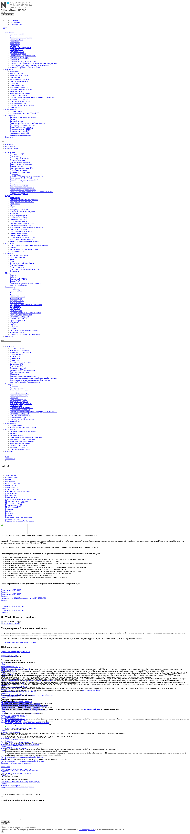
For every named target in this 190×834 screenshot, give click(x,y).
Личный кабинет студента (19, 75)
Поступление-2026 (17, 34)
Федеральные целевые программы (23, 212)
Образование (10, 152)
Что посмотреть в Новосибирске (22, 263)
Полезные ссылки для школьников (23, 62)
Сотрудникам (15, 22)
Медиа (7, 273)
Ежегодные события (17, 257)
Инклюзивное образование (20, 172)
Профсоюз (13, 326)
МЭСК (12, 208)
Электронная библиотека (19, 184)
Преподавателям (16, 24)
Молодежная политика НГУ (20, 255)
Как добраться (15, 309)
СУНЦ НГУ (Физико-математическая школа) (26, 176)
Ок (3, 832)
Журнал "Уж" (15, 281)
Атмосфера (9, 253)
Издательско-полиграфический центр (24, 330)
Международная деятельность (21, 315)
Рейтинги (13, 293)
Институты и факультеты (19, 158)
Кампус (12, 259)
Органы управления (17, 297)
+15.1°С (4, 28)
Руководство (14, 295)
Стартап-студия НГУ (17, 251)
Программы (14, 156)
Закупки (13, 324)
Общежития (14, 60)
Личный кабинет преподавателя (22, 127)
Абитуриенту (10, 32)
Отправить (5, 821)
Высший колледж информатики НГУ (24, 180)
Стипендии (14, 83)
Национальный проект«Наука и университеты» (19, 234)
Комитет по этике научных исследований (25, 241)
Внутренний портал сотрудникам (22, 125)
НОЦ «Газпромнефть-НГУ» (20, 215)
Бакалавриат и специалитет (20, 36)
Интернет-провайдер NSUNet (21, 89)
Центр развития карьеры (19, 81)
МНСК (12, 206)
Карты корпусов (16, 91)
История (13, 328)
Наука (7, 196)
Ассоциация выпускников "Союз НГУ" (24, 113)
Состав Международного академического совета (19, 642)
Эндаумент (14, 323)
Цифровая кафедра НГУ (19, 194)
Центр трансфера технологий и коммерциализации (29, 245)
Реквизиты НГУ (16, 299)
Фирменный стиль (17, 301)
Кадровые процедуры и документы (23, 117)
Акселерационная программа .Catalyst (24, 249)
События (13, 277)
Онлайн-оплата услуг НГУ (20, 95)
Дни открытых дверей (18, 54)
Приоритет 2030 (16, 291)
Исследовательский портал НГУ (22, 202)
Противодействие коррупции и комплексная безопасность (27, 723)
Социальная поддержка (18, 85)
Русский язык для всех (18, 170)
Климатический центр (18, 219)
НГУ (7, 457)
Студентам (14, 20)
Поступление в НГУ (17, 154)
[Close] (2, 796)
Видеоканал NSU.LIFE (18, 279)
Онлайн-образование (18, 160)
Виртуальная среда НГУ (19, 87)
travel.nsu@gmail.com (91, 709)
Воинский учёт (15, 107)
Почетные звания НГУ (18, 319)
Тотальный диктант (17, 265)
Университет (10, 287)
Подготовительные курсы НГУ (21, 168)
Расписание (14, 71)
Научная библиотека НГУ (19, 79)
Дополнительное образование (21, 164)
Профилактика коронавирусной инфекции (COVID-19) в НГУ (33, 97)
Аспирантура (15, 44)
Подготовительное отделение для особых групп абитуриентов (33, 64)
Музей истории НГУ (17, 321)
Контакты (9, 336)
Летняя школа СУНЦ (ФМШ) (21, 178)
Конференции (15, 204)
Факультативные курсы (18, 103)
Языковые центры (16, 166)
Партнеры (9, 137)
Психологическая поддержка (20, 101)
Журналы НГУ (15, 214)
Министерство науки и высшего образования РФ (19, 770)
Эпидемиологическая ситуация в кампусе (25, 283)
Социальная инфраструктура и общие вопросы (27, 123)
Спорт (12, 261)
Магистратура (15, 42)
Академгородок (15, 307)
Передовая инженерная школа (21, 225)
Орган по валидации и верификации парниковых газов (22, 222)
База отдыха (14, 271)
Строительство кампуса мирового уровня (25, 313)
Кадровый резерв (16, 121)
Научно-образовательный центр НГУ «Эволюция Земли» (31, 192)
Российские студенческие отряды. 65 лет (25, 269)
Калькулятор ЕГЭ (16, 50)
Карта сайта (5, 767)
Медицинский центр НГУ (19, 99)
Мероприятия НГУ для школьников (23, 56)
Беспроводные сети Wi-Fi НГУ (21, 93)
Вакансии (13, 119)
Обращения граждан (13, 721)
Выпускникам (10, 109)
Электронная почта (17, 73)
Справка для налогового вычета (22, 105)
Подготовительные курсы (19, 58)
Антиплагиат (10, 717)
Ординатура (14, 46)
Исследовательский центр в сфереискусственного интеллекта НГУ (22, 238)
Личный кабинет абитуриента (21, 38)
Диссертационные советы (19, 210)
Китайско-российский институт (22, 188)
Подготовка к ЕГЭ (17, 52)
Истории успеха (16, 111)
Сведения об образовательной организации (26, 305)
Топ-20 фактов (15, 289)
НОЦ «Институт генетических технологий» (26, 227)
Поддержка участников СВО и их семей (25, 334)
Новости (13, 275)
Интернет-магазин (17, 303)
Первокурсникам (16, 77)
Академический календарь (20, 162)
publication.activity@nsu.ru (91, 690)
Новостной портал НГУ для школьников (25, 67)
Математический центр (18, 217)
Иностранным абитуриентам (20, 48)
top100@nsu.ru (12, 696)
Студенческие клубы (17, 267)
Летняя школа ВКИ (17, 182)
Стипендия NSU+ (16, 40)
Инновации (9, 243)
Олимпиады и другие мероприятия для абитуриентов (30, 66)
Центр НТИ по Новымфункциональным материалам (21, 230)
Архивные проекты (17, 332)
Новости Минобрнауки (18, 285)
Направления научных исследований (24, 200)
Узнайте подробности (87, 830)
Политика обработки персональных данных (17, 742)
